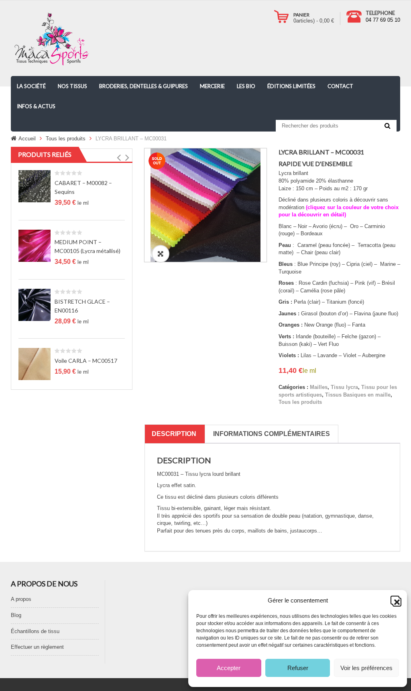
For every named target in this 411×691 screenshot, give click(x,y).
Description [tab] (174, 433)
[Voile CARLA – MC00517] (34, 364)
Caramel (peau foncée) (322, 245)
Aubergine (373, 355)
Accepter (228, 667)
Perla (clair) (307, 302)
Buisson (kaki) (295, 344)
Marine (387, 264)
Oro (354, 226)
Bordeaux (312, 233)
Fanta (358, 325)
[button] (395, 600)
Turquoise (290, 272)
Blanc (285, 226)
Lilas (306, 355)
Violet (350, 355)
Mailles (319, 387)
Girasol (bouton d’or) (324, 314)
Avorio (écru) (327, 226)
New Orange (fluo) (325, 325)
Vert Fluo (328, 344)
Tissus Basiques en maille (358, 395)
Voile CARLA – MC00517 (86, 360)
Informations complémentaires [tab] (271, 433)
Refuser (297, 667)
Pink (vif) (365, 283)
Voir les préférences (366, 667)
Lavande (327, 355)
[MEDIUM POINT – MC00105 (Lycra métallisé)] (34, 245)
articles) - (313, 21)
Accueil (27, 139)
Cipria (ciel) (359, 264)
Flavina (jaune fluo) (376, 314)
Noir (302, 226)
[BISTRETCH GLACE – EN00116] (34, 304)
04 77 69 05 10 (383, 20)
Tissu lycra (344, 387)
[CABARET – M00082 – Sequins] (34, 186)
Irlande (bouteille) (316, 336)
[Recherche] (388, 125)
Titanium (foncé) (345, 302)
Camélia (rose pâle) (322, 291)
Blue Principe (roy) (318, 264)
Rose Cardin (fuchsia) (324, 283)
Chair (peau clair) (319, 252)
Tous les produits (65, 139)
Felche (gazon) (359, 336)
